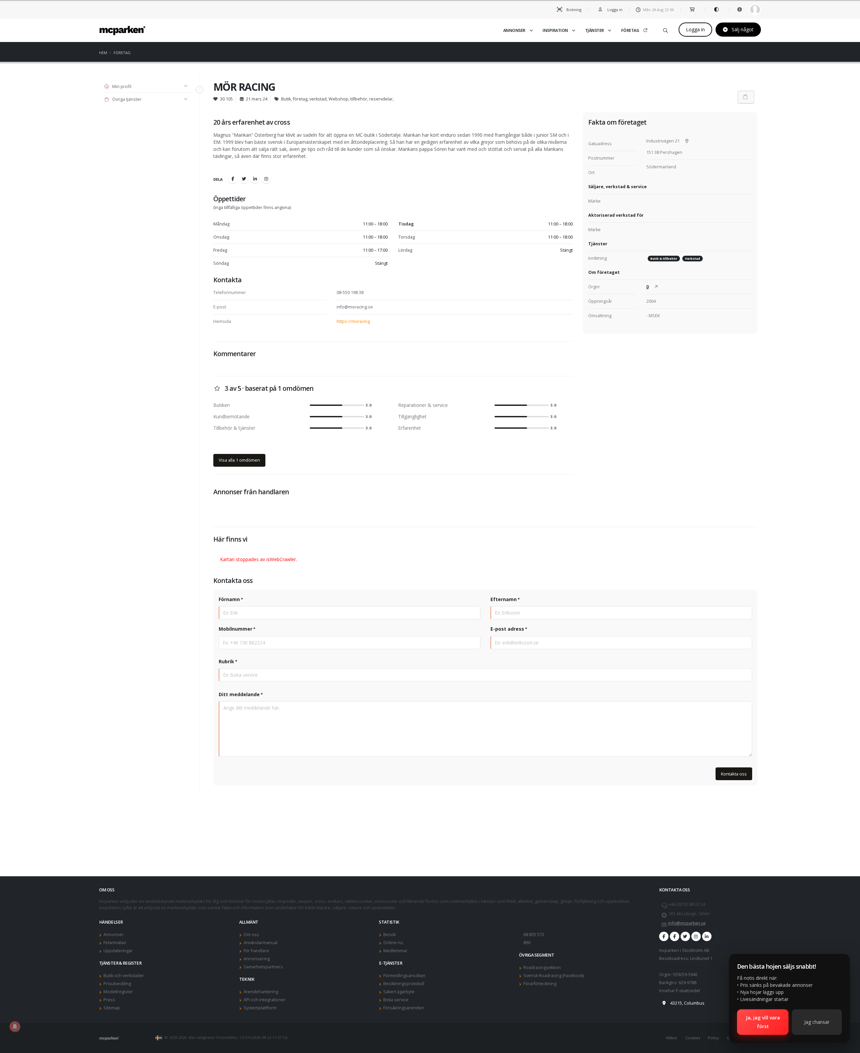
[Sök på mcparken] (665, 29)
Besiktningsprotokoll (403, 983)
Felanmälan (114, 942)
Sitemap (111, 1008)
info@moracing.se (355, 307)
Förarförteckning (539, 983)
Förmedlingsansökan (404, 975)
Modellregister (118, 992)
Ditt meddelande (239, 694)
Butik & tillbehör (663, 258)
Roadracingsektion (542, 967)
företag (122, 52)
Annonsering (257, 959)
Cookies (692, 1037)
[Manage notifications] (14, 1026)
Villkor (672, 1037)
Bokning (573, 9)
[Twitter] (244, 178)
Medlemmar (395, 951)
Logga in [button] (614, 9)
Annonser (514, 30)
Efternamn (503, 599)
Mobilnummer (235, 629)
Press (109, 1000)
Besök (389, 934)
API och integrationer (265, 1000)
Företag (630, 30)
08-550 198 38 (350, 292)
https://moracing (353, 321)
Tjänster (594, 30)
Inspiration (555, 30)
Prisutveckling (117, 983)
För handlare (256, 951)
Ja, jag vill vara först (763, 1021)
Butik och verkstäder (123, 975)
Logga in (695, 29)
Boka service (395, 1000)
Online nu (393, 942)
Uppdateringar (118, 951)
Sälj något (742, 29)
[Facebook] (233, 178)
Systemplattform (260, 1008)
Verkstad (692, 258)
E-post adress (507, 629)
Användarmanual (260, 942)
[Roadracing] (674, 936)
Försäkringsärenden (403, 1008)
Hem (103, 52)
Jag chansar (816, 1022)
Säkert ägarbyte (399, 992)
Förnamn (229, 599)
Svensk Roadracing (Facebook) (553, 975)
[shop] (692, 9)
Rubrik (226, 661)
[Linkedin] (255, 178)
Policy (713, 1037)
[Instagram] (266, 178)
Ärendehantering (261, 992)
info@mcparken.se (686, 923)
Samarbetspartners (263, 967)
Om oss (251, 934)
